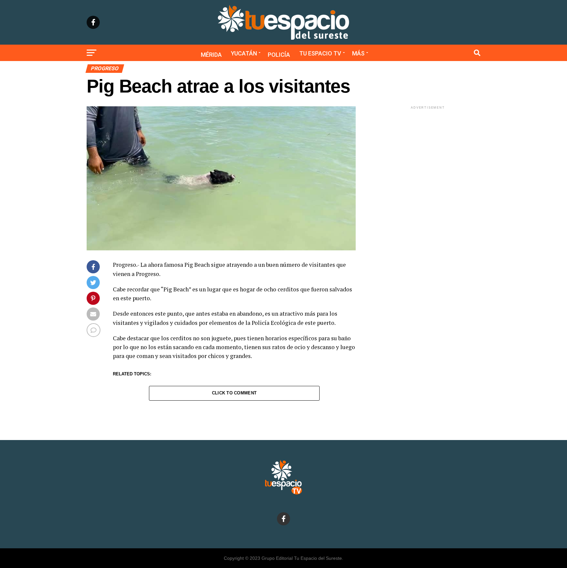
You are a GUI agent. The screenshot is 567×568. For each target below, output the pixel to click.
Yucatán (244, 53)
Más (358, 53)
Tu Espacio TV (320, 53)
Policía (279, 54)
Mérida (211, 54)
